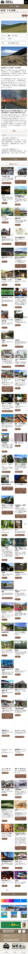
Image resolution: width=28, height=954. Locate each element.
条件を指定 (23, 952)
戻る (14, 894)
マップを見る (14, 159)
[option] (7, 908)
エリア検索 (14, 952)
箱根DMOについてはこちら (11, 936)
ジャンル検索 (5, 952)
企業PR (25, 920)
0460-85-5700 (8, 932)
